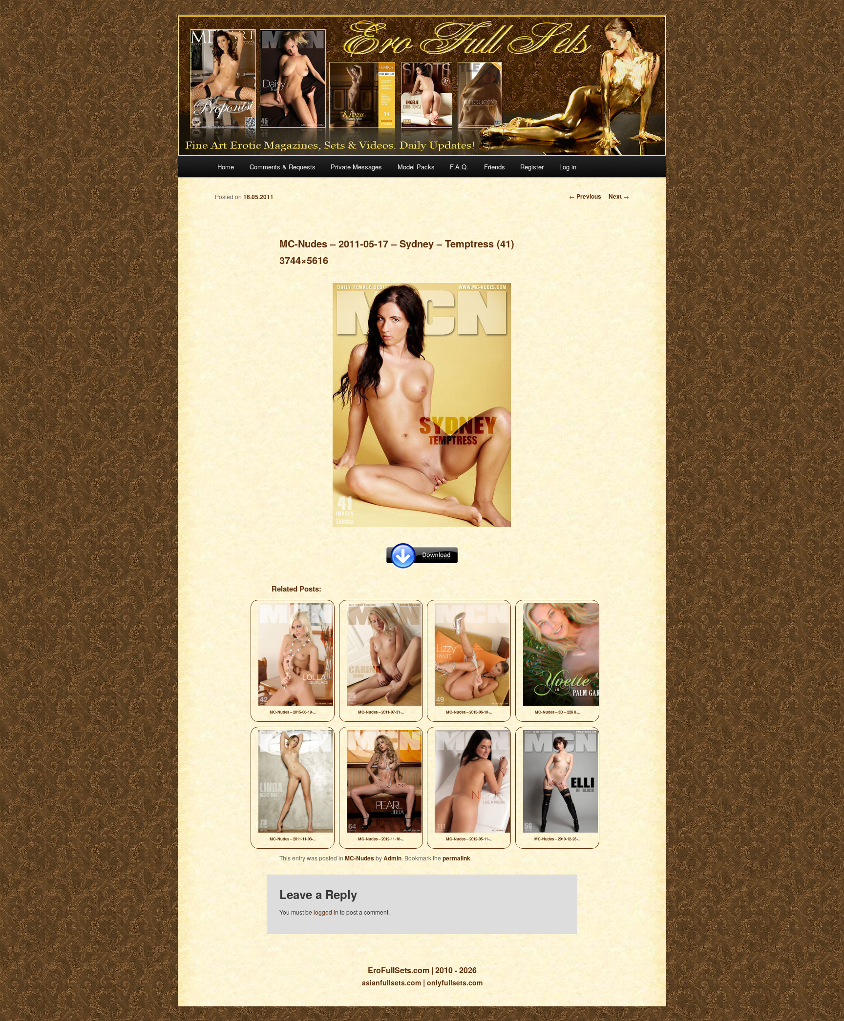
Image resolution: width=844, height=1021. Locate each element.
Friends (494, 166)
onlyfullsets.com (455, 982)
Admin (392, 858)
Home (225, 166)
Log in (567, 166)
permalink (456, 858)
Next (619, 196)
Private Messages (356, 166)
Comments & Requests (283, 166)
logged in (326, 912)
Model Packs (416, 166)
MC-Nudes (359, 858)
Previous (585, 196)
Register (532, 166)
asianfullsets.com (391, 982)
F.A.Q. (459, 166)
